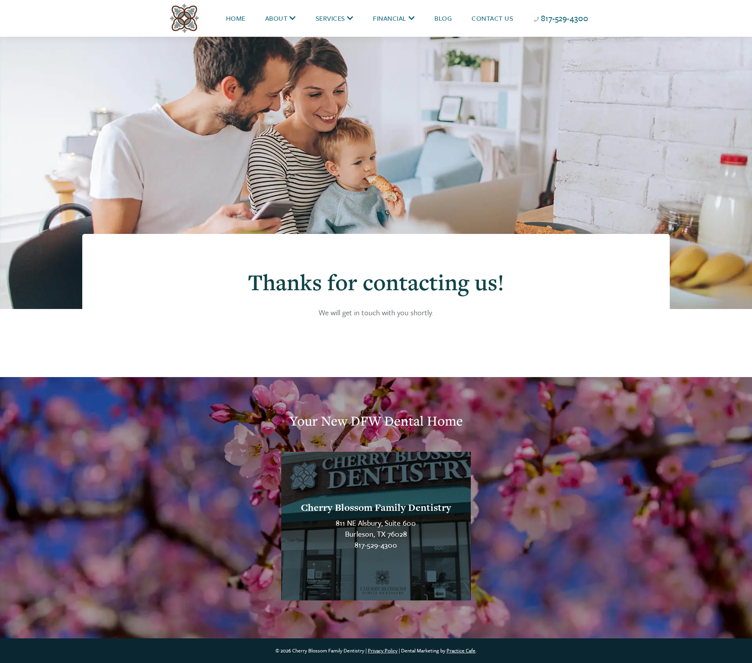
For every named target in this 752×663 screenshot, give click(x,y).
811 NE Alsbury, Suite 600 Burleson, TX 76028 (376, 528)
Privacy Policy (383, 650)
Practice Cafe (460, 650)
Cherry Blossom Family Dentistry (376, 507)
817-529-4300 (564, 18)
